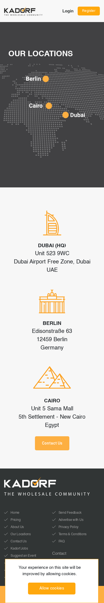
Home (15, 513)
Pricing (16, 520)
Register (88, 11)
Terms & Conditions (73, 534)
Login (67, 11)
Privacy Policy (69, 527)
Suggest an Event (23, 556)
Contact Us (52, 443)
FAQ (62, 541)
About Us (17, 527)
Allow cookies (51, 588)
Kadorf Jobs (19, 548)
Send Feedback (70, 513)
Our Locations (21, 534)
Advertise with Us (71, 520)
